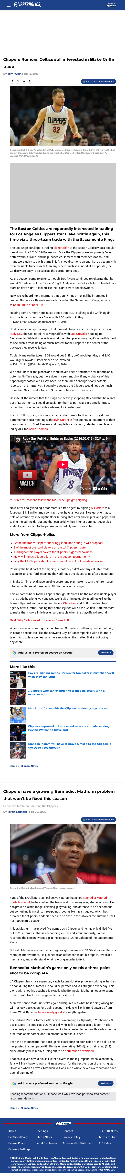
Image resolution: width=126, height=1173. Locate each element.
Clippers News (29, 765)
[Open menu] (8, 5)
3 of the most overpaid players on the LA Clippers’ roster (50, 547)
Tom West (14, 73)
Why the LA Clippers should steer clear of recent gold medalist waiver (59, 561)
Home (13, 765)
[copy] (30, 81)
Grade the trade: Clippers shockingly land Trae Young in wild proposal (58, 543)
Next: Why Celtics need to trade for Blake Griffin (40, 620)
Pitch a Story (44, 1137)
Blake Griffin (61, 247)
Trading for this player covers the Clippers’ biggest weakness (53, 552)
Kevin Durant (60, 419)
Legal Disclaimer (46, 1143)
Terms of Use (107, 1137)
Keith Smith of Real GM (28, 305)
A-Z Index (105, 1143)
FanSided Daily (18, 1137)
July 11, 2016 (59, 321)
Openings (42, 1131)
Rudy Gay (16, 333)
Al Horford (97, 508)
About (12, 1131)
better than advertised (79, 1051)
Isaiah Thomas (38, 429)
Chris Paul (69, 603)
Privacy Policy (71, 1137)
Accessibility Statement (78, 1143)
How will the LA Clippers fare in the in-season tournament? (52, 556)
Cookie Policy (17, 1143)
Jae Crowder (79, 333)
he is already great (50, 1012)
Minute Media (24, 1158)
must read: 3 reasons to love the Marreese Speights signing (48, 500)
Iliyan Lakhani (17, 811)
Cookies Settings (19, 1149)
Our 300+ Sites (108, 1131)
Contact (68, 1131)
